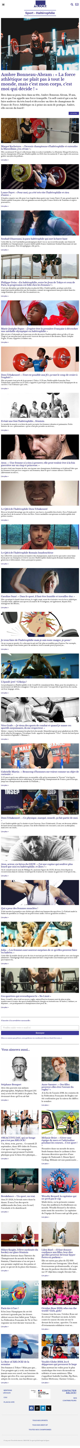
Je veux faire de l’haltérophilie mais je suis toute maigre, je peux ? (36, 640)
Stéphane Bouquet (11, 1084)
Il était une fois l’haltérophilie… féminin (22, 421)
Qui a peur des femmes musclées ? (19, 908)
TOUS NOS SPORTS (40, 1420)
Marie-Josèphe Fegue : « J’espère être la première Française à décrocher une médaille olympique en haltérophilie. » (39, 329)
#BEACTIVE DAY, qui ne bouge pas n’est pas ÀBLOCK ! (18, 1139)
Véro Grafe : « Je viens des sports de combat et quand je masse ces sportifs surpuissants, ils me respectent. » (36, 726)
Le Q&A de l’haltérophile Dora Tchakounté (24, 509)
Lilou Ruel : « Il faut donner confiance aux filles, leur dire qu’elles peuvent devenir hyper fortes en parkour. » (58, 1254)
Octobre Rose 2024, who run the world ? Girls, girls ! (59, 1309)
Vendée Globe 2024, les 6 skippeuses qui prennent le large (59, 1363)
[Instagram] (37, 1408)
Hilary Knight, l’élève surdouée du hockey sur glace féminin (19, 1251)
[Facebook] (31, 1408)
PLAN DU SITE (9, 1402)
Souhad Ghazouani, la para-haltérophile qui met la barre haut (34, 239)
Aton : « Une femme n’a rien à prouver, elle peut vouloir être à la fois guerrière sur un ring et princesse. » (38, 464)
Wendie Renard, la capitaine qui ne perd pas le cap (59, 1197)
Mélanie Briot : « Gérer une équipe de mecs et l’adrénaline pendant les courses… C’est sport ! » (59, 1142)
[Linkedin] (43, 1408)
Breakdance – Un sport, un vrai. (18, 1196)
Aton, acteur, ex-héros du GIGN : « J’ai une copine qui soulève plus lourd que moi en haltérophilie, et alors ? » (37, 865)
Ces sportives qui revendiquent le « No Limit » (26, 996)
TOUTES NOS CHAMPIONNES (40, 1429)
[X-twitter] (48, 1408)
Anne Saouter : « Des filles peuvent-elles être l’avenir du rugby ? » (58, 1087)
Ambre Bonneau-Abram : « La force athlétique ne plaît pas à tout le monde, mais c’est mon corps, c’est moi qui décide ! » (38, 81)
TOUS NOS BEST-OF (40, 1425)
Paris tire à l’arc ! (10, 1308)
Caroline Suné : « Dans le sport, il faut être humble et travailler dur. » (38, 596)
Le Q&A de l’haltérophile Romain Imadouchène (27, 553)
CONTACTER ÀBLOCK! (69, 1391)
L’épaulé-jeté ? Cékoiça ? (14, 682)
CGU (5, 1397)
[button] (3, 4)
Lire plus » (5, 1100)
